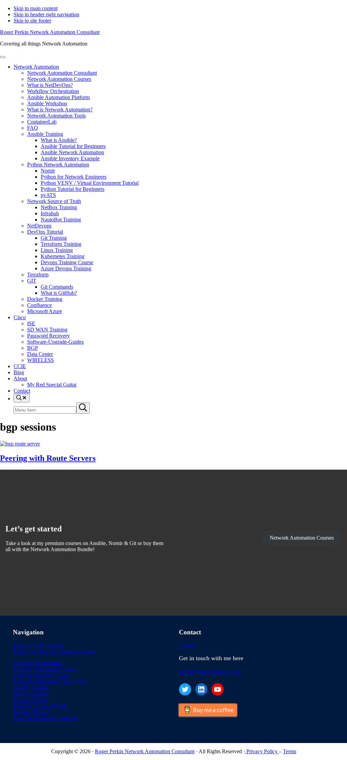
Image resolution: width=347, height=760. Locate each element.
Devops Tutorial (30, 700)
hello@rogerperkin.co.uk (210, 671)
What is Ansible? (31, 693)
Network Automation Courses (302, 538)
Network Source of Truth (40, 706)
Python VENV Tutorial (38, 645)
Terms (289, 751)
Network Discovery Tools (40, 675)
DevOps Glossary (32, 712)
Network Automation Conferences (49, 681)
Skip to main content (36, 8)
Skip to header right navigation (46, 14)
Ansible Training (31, 687)
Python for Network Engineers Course (54, 651)
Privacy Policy (262, 751)
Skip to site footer (32, 20)
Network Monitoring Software (45, 718)
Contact (187, 645)
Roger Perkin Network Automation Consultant (50, 32)
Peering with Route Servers (48, 458)
